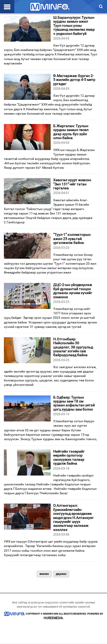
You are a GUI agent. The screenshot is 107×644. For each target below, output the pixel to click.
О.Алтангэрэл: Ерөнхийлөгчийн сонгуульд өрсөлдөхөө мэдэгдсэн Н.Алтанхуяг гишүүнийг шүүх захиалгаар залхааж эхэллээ (73, 517)
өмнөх (44, 574)
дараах (61, 574)
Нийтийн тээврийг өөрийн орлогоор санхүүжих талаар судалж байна (69, 457)
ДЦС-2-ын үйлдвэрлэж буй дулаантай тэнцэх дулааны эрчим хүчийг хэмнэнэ (72, 291)
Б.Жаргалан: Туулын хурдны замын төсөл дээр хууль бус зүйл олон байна (71, 132)
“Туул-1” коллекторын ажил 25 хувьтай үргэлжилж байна (72, 238)
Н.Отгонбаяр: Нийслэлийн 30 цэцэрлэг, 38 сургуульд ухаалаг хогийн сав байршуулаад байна (73, 347)
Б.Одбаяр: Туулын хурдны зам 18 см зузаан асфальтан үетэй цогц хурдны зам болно (74, 403)
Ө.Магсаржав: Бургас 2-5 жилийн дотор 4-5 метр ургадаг (74, 80)
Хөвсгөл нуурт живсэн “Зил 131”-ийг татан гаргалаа (72, 184)
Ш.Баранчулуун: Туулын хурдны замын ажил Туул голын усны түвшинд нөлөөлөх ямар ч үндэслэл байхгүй (74, 25)
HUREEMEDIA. (54, 618)
